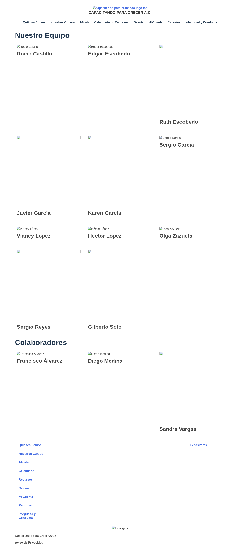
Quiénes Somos (34, 22)
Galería (138, 22)
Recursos (122, 22)
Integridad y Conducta (201, 22)
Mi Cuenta (155, 22)
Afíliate (84, 22)
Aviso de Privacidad (29, 542)
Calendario (102, 22)
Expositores (198, 445)
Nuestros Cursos (62, 22)
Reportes (174, 22)
